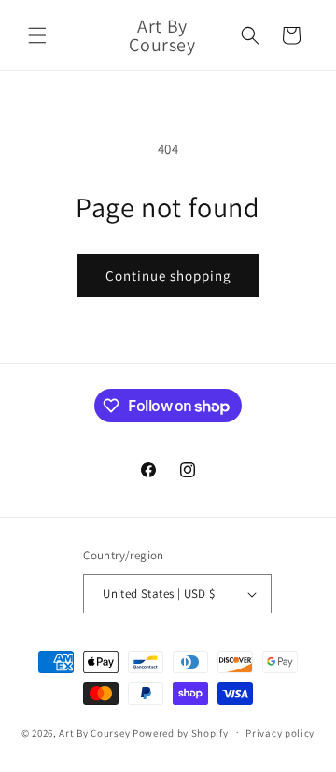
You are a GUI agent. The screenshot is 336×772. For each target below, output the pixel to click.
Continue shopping (168, 275)
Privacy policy (280, 732)
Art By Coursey (94, 731)
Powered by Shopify (181, 731)
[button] (37, 35)
